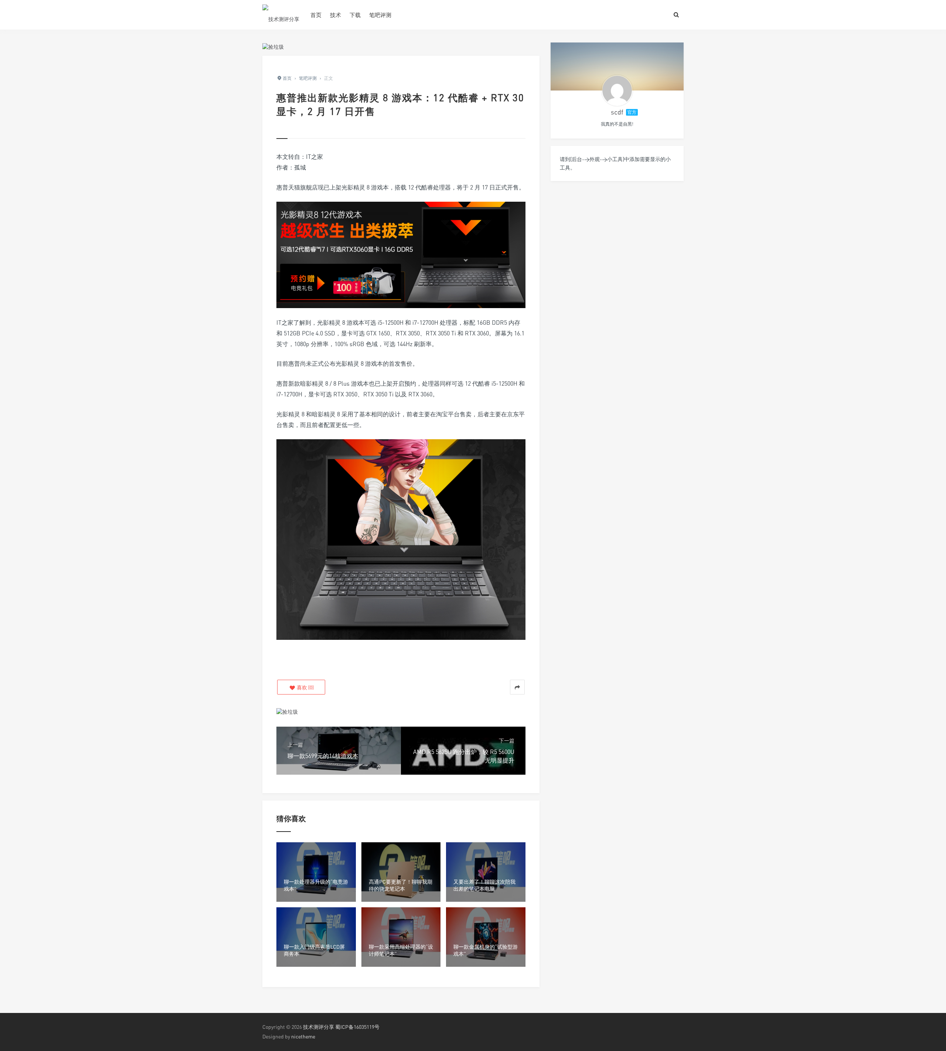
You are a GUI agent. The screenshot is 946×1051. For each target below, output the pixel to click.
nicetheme (303, 1036)
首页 (315, 14)
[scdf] (617, 90)
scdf (617, 112)
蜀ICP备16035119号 (357, 1027)
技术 (335, 14)
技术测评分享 (318, 1027)
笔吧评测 (380, 14)
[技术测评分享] (280, 15)
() (305, 687)
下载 (355, 14)
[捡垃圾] (273, 46)
